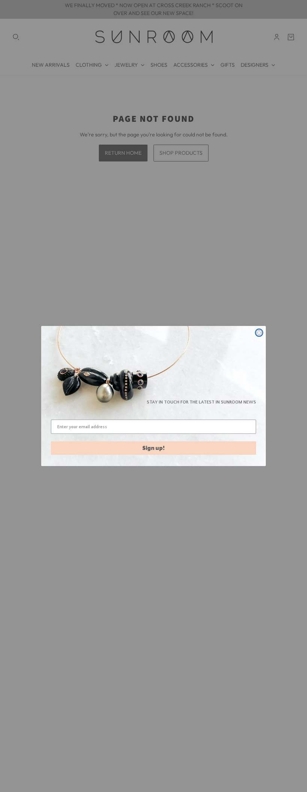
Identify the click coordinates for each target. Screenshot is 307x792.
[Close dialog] (259, 332)
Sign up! (153, 448)
